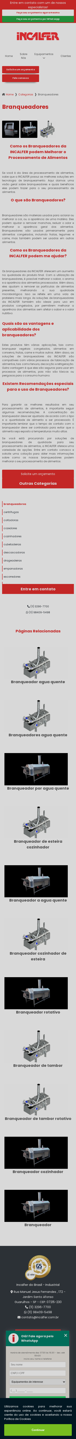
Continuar (38, 1430)
